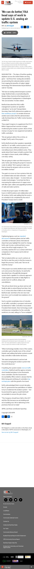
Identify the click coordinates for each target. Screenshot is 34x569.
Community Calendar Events (10, 517)
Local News (6, 510)
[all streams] (32, 567)
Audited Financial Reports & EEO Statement (14, 535)
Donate (28, 2)
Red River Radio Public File (10, 542)
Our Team (5, 528)
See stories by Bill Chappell (10, 432)
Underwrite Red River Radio (10, 525)
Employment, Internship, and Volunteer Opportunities (13, 547)
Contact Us (6, 521)
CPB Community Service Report (11, 539)
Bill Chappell (10, 26)
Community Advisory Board (10, 532)
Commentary (6, 514)
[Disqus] (17, 465)
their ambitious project (9, 113)
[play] (2, 567)
